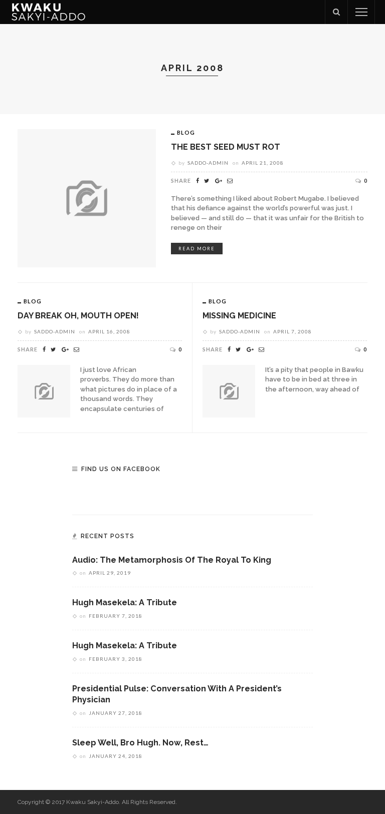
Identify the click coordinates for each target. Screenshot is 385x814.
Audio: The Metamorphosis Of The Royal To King (171, 560)
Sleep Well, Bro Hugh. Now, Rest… (140, 742)
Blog (186, 132)
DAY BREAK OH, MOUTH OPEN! (78, 315)
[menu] (361, 12)
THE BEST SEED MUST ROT (225, 147)
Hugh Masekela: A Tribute (124, 602)
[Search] (336, 12)
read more (196, 248)
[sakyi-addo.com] (48, 12)
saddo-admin (208, 163)
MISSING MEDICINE (239, 315)
